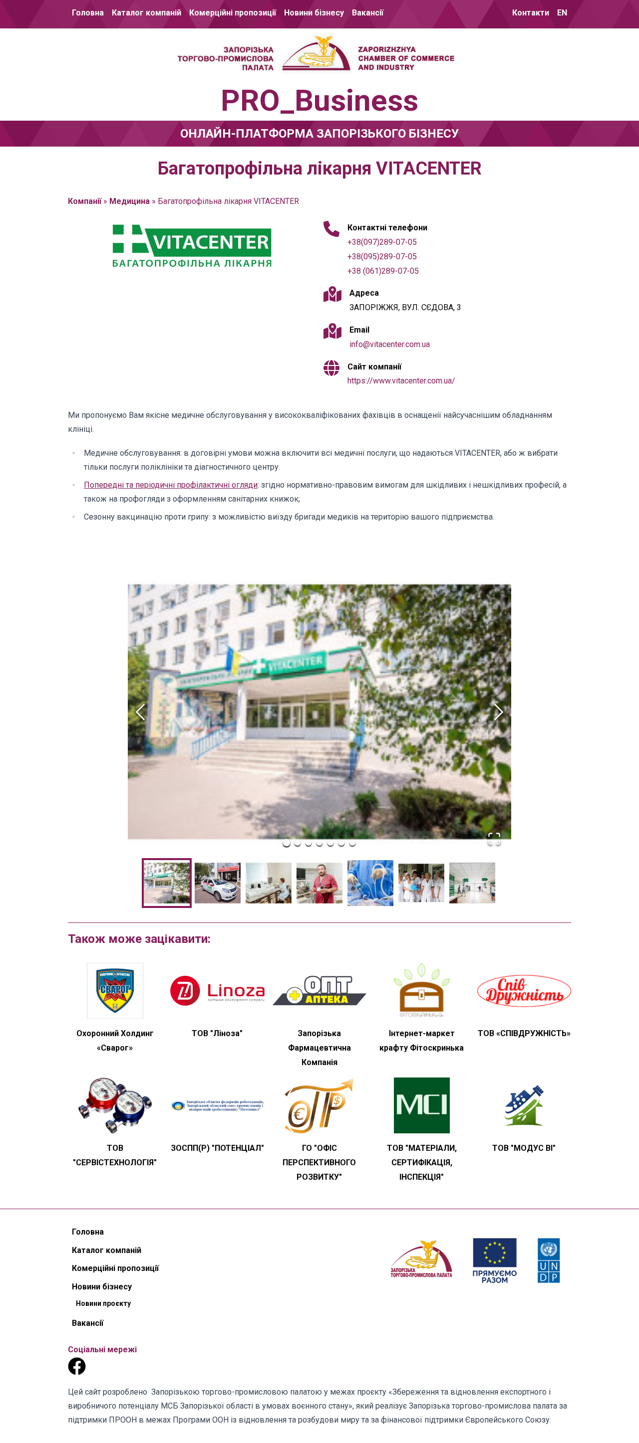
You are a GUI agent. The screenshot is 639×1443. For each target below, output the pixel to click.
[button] (319, 712)
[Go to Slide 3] (309, 843)
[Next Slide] (498, 712)
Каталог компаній (146, 12)
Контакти (530, 12)
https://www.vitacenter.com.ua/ (401, 380)
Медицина (129, 201)
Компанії (84, 201)
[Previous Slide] (140, 712)
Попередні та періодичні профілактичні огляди (171, 485)
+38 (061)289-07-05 (383, 271)
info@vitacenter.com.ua (389, 344)
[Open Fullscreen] (494, 839)
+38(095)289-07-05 (382, 256)
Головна (88, 12)
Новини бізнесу (314, 12)
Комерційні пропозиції (232, 12)
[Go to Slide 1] (286, 842)
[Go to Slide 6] (341, 843)
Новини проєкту (314, 48)
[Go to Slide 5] (330, 843)
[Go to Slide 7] (352, 843)
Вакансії (367, 12)
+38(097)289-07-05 (382, 242)
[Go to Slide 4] (319, 843)
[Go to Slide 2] (298, 843)
